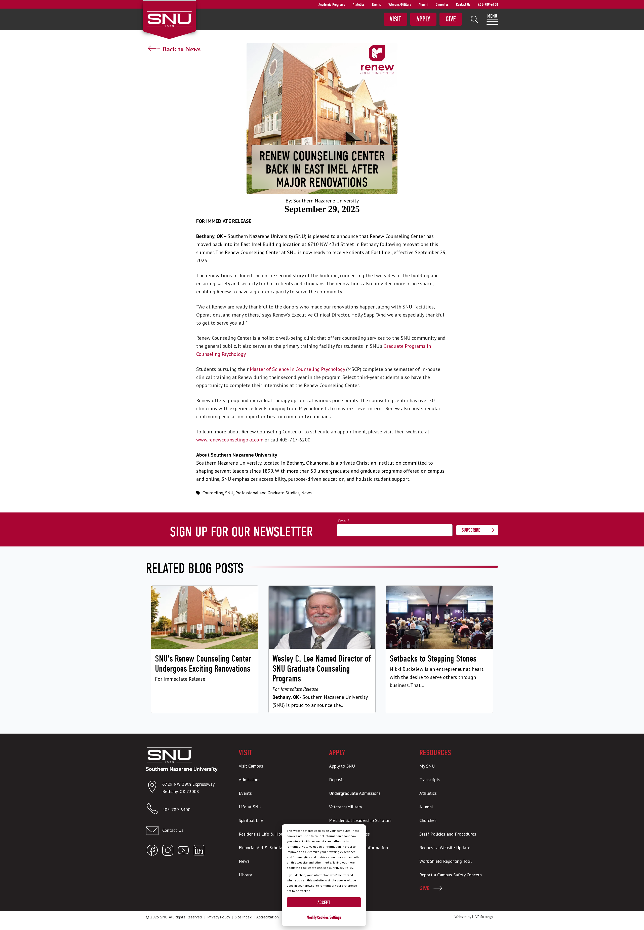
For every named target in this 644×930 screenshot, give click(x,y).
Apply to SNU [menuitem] (342, 766)
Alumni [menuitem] (423, 4)
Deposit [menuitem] (336, 779)
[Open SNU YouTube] (183, 851)
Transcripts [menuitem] (429, 779)
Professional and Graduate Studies (267, 493)
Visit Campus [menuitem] (251, 766)
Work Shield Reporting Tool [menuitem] (445, 861)
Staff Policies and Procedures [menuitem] (447, 834)
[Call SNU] (154, 809)
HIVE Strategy (482, 916)
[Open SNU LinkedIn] (199, 851)
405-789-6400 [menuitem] (488, 4)
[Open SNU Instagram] (168, 851)
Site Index (243, 916)
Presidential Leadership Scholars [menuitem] (360, 820)
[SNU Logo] (169, 19)
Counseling (213, 493)
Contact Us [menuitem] (463, 4)
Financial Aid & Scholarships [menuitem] (266, 847)
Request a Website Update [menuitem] (444, 847)
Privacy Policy (218, 916)
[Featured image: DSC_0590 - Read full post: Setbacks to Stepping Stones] (439, 649)
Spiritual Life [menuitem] (251, 820)
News (306, 493)
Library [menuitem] (245, 875)
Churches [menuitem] (442, 4)
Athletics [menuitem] (359, 4)
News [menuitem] (244, 861)
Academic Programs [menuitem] (331, 4)
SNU (229, 493)
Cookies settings (329, 917)
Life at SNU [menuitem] (250, 807)
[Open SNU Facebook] (152, 851)
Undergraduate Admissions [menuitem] (355, 793)
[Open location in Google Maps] (154, 787)
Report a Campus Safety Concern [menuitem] (450, 875)
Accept (323, 902)
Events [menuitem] (376, 4)
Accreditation (267, 916)
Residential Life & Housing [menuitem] (265, 834)
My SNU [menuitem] (427, 766)
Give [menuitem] (451, 19)
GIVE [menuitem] (424, 888)
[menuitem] (474, 19)
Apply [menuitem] (423, 19)
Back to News (181, 49)
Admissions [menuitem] (249, 779)
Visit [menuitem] (395, 19)
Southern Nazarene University (326, 200)
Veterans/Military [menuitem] (399, 4)
